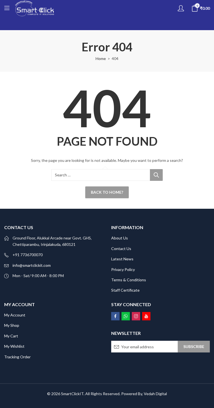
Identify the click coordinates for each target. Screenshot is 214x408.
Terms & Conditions (128, 279)
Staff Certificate (125, 290)
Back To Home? (107, 192)
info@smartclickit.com (32, 265)
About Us (119, 238)
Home (101, 58)
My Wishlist (14, 346)
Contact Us (121, 248)
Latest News (122, 258)
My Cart (11, 335)
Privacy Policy (123, 269)
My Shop (11, 325)
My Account (14, 315)
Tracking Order (17, 356)
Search (156, 175)
